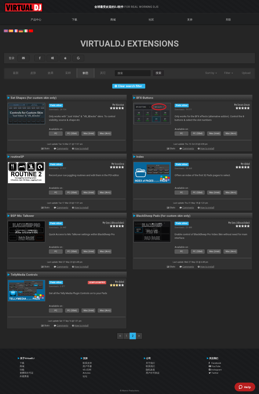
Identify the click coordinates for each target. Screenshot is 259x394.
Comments (62, 148)
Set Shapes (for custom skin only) (34, 98)
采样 (68, 73)
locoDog (119, 163)
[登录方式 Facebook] (39, 58)
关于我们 (150, 363)
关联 (228, 19)
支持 (189, 19)
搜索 (158, 73)
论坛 (85, 376)
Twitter (214, 373)
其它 (103, 73)
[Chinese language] (31, 30)
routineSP (17, 156)
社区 (151, 19)
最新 (16, 73)
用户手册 (87, 366)
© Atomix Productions (129, 390)
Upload (246, 73)
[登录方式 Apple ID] (65, 58)
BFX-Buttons (144, 98)
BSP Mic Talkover (22, 216)
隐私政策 (150, 369)
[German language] (21, 30)
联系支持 (87, 363)
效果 (50, 73)
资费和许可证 (26, 373)
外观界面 (24, 376)
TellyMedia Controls (24, 274)
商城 (113, 19)
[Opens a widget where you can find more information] (244, 387)
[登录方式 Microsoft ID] (52, 58)
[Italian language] (26, 30)
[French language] (16, 30)
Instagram (216, 369)
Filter (227, 73)
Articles (86, 373)
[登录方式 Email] (23, 58)
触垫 (85, 73)
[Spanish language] (11, 30)
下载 (74, 19)
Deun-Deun (243, 104)
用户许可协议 (152, 373)
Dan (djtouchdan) (115, 222)
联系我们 (150, 366)
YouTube (215, 366)
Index (140, 156)
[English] (6, 30)
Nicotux (120, 104)
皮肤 (33, 73)
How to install (82, 148)
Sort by (210, 73)
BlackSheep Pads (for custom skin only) (163, 216)
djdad (247, 163)
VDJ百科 (87, 369)
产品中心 (36, 19)
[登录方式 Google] (78, 58)
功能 (22, 369)
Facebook (215, 363)
